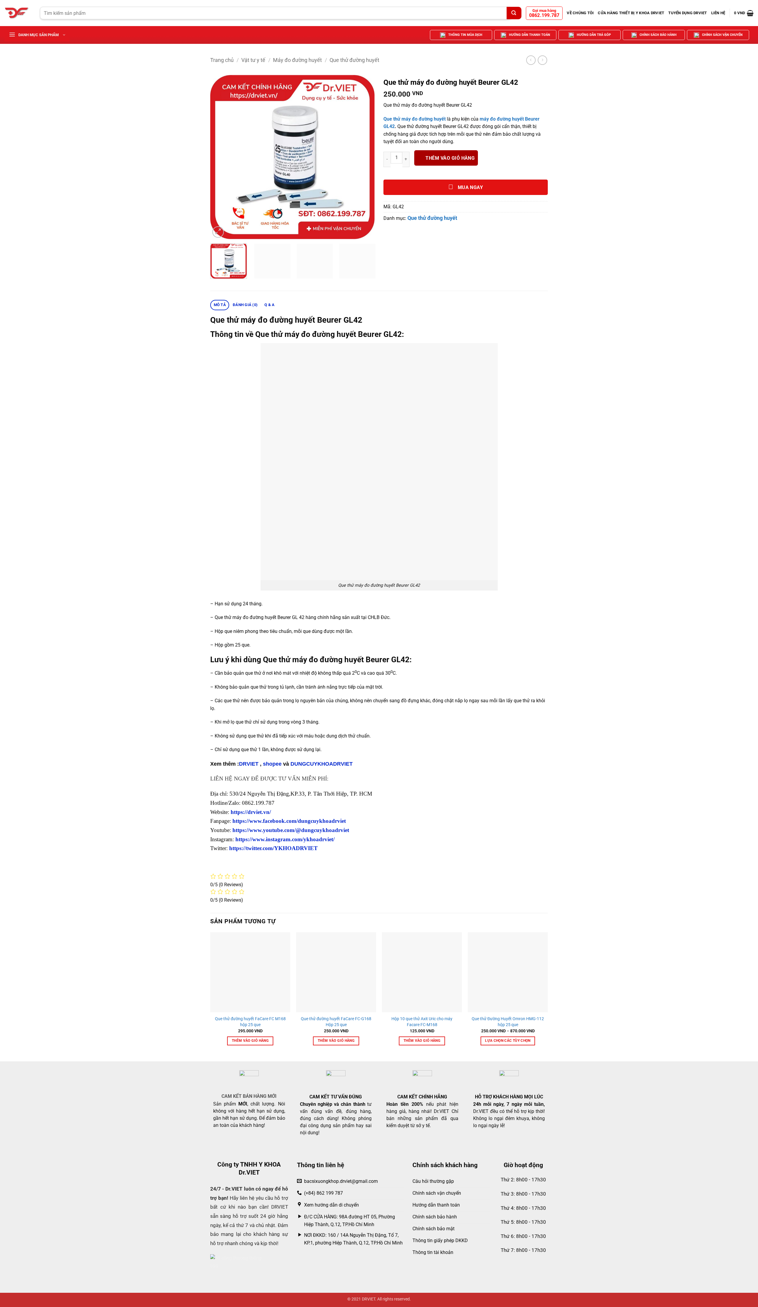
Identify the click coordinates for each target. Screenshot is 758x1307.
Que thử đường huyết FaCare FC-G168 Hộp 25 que (336, 1021)
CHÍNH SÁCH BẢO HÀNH (658, 35)
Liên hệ (718, 13)
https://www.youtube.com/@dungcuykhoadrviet (290, 830)
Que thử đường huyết (354, 60)
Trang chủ (222, 60)
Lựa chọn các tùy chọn (507, 1041)
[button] (744, 13)
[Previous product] (542, 60)
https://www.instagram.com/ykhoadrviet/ (285, 839)
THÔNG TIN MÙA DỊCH (465, 35)
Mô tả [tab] (220, 305)
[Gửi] (514, 13)
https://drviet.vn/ (251, 812)
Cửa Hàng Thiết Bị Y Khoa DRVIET (631, 13)
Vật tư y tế (253, 60)
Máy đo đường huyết (297, 60)
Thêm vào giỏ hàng (450, 158)
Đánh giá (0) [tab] (245, 305)
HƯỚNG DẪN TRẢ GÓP (594, 35)
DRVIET (248, 764)
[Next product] (530, 60)
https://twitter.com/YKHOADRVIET (273, 848)
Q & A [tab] (269, 305)
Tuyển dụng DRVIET (687, 13)
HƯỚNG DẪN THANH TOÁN (529, 35)
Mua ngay (469, 187)
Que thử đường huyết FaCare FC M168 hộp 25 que (250, 1021)
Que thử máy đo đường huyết (415, 119)
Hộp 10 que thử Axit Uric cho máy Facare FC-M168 (421, 1021)
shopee (272, 764)
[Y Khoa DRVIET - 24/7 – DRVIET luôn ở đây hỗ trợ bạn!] (17, 13)
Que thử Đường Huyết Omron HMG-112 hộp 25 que (508, 1021)
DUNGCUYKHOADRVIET (321, 764)
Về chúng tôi (580, 13)
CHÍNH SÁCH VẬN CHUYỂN (722, 35)
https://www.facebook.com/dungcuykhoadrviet (289, 821)
